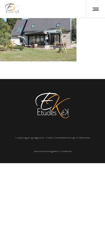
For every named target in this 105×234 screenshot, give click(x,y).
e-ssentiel (82, 137)
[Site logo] (12, 9)
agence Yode (43, 137)
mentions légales (46, 151)
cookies (66, 151)
